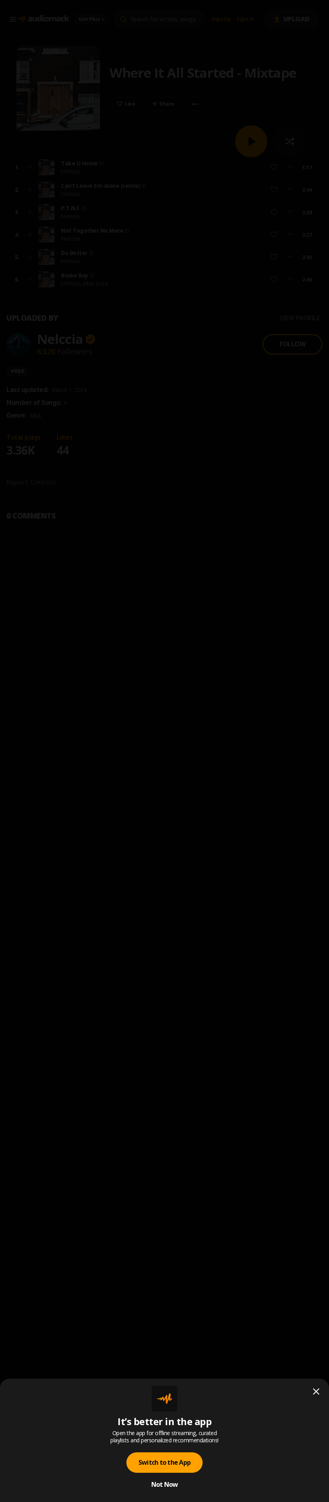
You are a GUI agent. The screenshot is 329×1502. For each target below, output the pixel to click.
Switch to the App (164, 1462)
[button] (164, 751)
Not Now (164, 1484)
